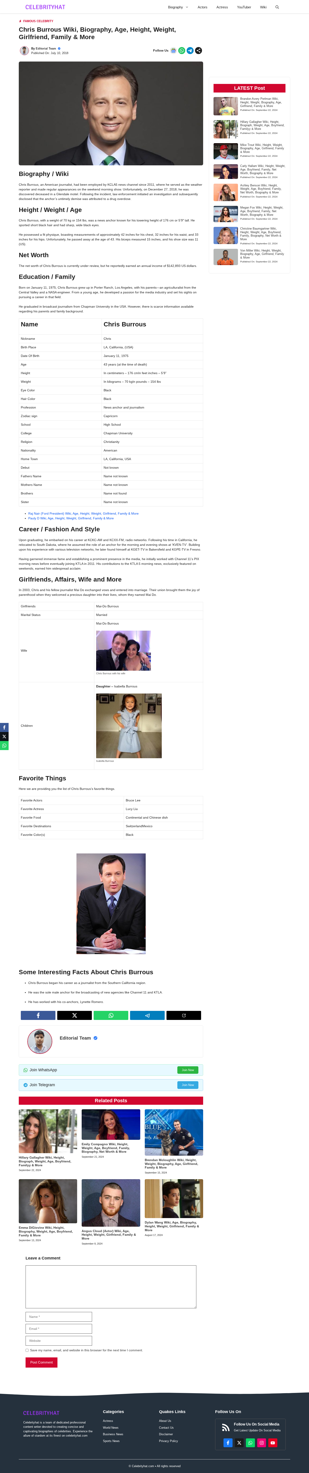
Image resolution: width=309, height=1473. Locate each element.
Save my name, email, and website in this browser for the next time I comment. (86, 1350)
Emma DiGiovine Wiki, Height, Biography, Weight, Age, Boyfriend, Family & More (46, 1231)
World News (111, 1427)
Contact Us (166, 1427)
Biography (175, 7)
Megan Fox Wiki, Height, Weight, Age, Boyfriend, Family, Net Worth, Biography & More (261, 211)
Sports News (111, 1441)
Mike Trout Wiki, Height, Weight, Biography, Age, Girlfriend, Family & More (262, 148)
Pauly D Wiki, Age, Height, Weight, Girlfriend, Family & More (71, 518)
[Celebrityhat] (45, 7)
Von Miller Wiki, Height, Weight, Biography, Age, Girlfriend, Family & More (262, 254)
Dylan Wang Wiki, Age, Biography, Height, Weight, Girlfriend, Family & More (172, 1226)
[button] (277, 7)
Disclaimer (166, 1434)
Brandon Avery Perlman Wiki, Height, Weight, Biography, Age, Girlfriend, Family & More (261, 102)
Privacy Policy (168, 1441)
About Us (165, 1421)
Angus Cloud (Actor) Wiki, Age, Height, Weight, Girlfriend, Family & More (109, 1234)
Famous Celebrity (38, 21)
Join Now (188, 1070)
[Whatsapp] (4, 745)
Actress (222, 7)
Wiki (263, 7)
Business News (113, 1434)
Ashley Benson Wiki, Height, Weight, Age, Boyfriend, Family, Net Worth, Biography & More (261, 189)
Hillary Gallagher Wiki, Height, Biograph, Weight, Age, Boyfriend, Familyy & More (45, 1161)
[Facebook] (4, 727)
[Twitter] (4, 736)
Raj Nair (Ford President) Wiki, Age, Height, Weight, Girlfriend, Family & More (83, 513)
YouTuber (244, 7)
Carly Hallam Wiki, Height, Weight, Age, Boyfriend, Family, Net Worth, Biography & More (262, 169)
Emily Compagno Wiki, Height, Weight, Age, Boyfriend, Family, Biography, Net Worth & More (106, 1148)
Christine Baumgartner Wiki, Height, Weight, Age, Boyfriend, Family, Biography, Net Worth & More (260, 234)
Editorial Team (46, 48)
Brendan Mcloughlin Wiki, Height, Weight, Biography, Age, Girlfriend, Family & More (171, 1163)
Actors (202, 7)
